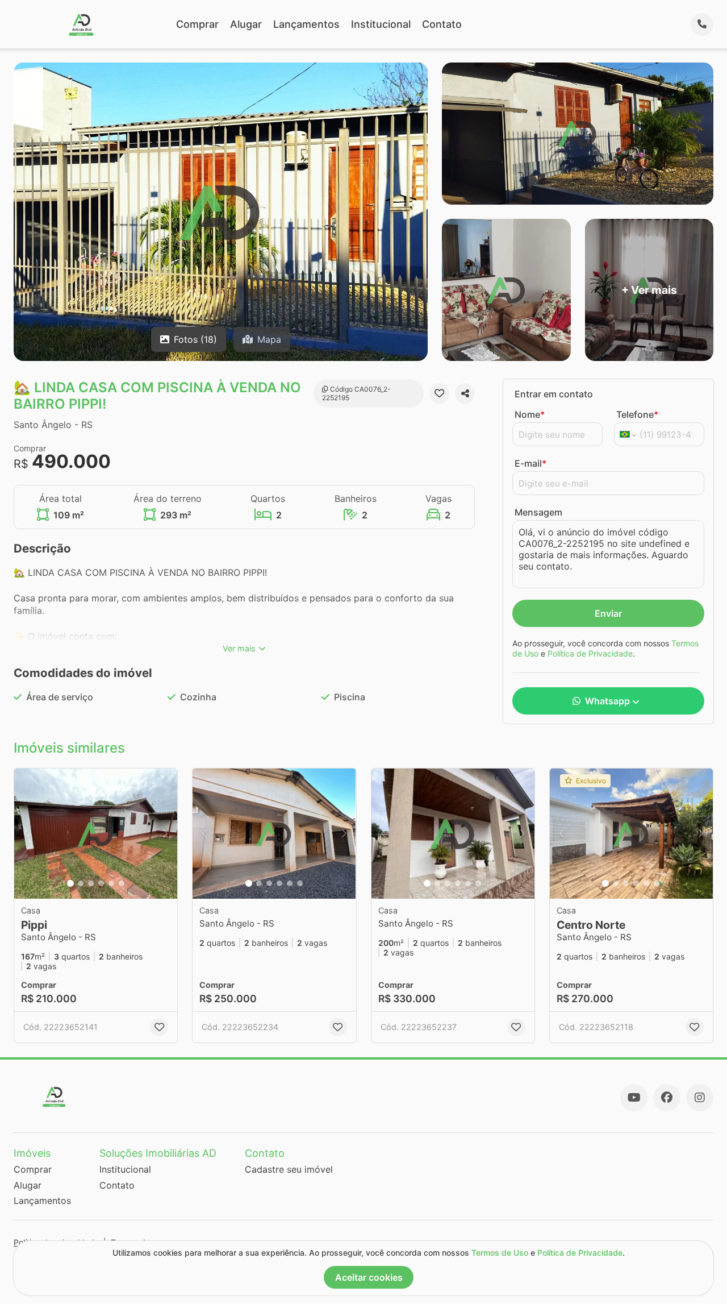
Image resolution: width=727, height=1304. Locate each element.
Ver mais (239, 648)
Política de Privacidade (590, 653)
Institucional (381, 24)
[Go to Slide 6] (121, 883)
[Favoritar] (439, 393)
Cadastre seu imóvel (289, 1169)
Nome (530, 414)
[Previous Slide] (26, 834)
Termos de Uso (499, 1252)
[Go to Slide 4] (101, 883)
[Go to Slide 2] (80, 883)
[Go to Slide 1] (70, 883)
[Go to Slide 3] (91, 883)
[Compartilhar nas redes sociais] (465, 393)
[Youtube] (633, 1097)
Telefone (637, 414)
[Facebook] (666, 1097)
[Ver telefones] (702, 24)
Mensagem (538, 512)
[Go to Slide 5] (111, 883)
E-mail (530, 463)
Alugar (246, 24)
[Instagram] (699, 1097)
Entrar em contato (554, 394)
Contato (442, 24)
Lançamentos (306, 24)
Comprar (197, 24)
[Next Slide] (165, 834)
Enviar (608, 613)
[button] (95, 834)
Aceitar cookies (369, 1277)
